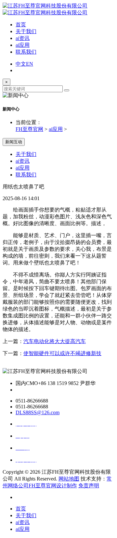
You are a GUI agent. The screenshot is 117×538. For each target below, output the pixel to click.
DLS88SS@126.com (37, 412)
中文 (21, 64)
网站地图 (68, 478)
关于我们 (26, 31)
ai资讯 (23, 38)
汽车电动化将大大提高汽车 (54, 341)
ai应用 (23, 45)
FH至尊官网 (29, 129)
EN (29, 64)
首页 (21, 24)
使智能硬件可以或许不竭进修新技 (62, 353)
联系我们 (26, 52)
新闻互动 (13, 141)
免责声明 (88, 485)
